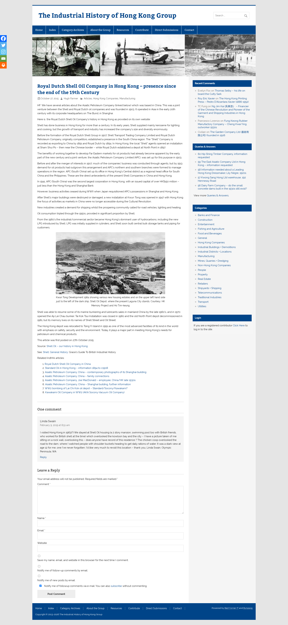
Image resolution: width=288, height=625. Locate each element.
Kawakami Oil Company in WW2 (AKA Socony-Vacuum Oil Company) (84, 392)
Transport (203, 301)
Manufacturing (127, 98)
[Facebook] (3, 38)
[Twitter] (3, 45)
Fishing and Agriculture (211, 228)
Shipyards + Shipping (209, 288)
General (202, 238)
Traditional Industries (209, 297)
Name (41, 518)
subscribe (116, 586)
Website (42, 543)
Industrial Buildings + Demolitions (217, 247)
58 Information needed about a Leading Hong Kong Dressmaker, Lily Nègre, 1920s (222, 171)
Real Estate (204, 279)
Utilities (202, 306)
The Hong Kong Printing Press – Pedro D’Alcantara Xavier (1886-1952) (223, 100)
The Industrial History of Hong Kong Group (107, 15)
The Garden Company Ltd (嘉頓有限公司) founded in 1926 (223, 133)
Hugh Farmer (71, 98)
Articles (88, 98)
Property (203, 274)
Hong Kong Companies (105, 98)
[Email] (3, 58)
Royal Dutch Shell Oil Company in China (68, 364)
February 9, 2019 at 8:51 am (55, 425)
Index (52, 30)
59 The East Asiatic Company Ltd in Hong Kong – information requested (221, 163)
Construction (205, 219)
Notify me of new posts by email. (56, 580)
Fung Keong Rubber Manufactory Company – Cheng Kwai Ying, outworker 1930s (223, 124)
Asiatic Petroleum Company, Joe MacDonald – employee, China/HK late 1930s (90, 380)
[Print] (3, 65)
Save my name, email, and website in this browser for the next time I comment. (82, 560)
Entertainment (206, 224)
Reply (43, 457)
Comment (43, 484)
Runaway (248, 608)
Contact (189, 30)
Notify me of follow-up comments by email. (62, 570)
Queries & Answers (205, 146)
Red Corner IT (231, 608)
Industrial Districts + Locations (215, 251)
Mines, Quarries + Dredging (213, 260)
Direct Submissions (166, 30)
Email (41, 530)
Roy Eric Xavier (206, 98)
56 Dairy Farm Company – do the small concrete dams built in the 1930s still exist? (222, 187)
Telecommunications (210, 292)
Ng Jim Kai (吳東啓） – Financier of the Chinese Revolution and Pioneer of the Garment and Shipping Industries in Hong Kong (224, 111)
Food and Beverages (210, 233)
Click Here (239, 325)
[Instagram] (3, 51)
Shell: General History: (55, 352)
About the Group (100, 30)
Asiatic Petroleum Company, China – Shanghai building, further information (88, 384)
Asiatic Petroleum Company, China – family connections (77, 376)
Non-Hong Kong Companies (214, 265)
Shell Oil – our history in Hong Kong (67, 346)
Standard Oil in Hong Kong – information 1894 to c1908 (76, 368)
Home (39, 30)
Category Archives (73, 30)
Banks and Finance (209, 215)
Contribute (142, 30)
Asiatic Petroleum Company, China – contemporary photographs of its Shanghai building (95, 372)
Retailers (203, 283)
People (202, 270)
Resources (123, 30)
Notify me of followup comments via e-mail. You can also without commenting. (95, 585)
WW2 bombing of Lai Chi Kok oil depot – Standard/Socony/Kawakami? (86, 388)
